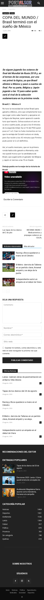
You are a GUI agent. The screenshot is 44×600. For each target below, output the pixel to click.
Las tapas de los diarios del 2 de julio (12, 231)
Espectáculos (31, 590)
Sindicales (13, 593)
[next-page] (7, 291)
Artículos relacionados (12, 246)
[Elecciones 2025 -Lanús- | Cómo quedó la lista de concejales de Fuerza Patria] (8, 480)
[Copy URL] (4, 36)
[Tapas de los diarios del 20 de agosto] (8, 468)
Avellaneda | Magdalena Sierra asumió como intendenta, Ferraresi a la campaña (28, 491)
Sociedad (22, 593)
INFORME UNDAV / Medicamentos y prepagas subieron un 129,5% (33, 234)
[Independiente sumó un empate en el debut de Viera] (8, 282)
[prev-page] (4, 291)
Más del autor (29, 246)
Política (22, 590)
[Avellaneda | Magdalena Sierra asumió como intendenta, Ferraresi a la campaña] (8, 492)
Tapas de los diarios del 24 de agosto (19, 391)
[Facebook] (15, 581)
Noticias (14, 590)
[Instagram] (22, 580)
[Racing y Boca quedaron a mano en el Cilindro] (8, 255)
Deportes (11, 9)
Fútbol (12, 13)
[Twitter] (28, 581)
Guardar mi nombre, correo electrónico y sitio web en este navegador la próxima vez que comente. (21, 350)
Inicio (4, 9)
